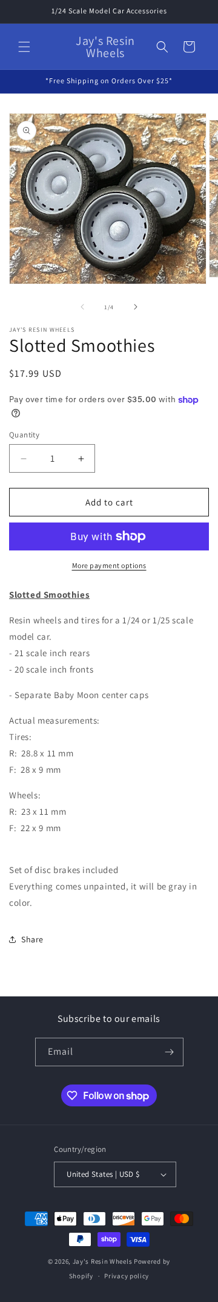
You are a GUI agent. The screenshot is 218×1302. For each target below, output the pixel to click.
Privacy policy (126, 1276)
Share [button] (32, 939)
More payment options (109, 565)
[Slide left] (82, 306)
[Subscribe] (169, 1052)
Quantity (24, 435)
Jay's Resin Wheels (103, 1261)
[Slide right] (135, 306)
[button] (24, 46)
